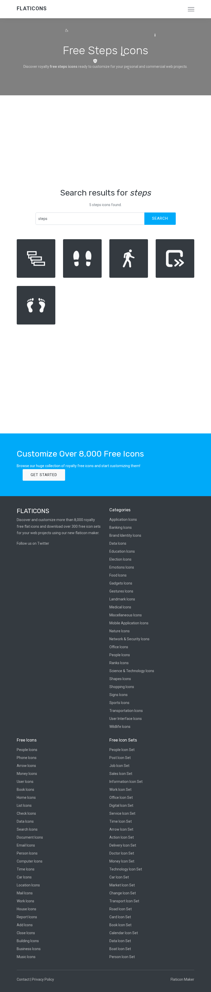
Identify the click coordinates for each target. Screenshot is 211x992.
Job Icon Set (119, 766)
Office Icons (118, 647)
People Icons (119, 655)
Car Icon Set (119, 877)
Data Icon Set (120, 941)
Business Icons (29, 949)
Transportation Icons (126, 711)
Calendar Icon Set (123, 933)
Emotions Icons (121, 567)
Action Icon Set (121, 837)
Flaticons (32, 8)
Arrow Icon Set (121, 829)
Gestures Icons (121, 591)
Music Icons (26, 957)
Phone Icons (27, 758)
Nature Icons (119, 631)
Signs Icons (118, 695)
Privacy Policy (43, 979)
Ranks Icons (119, 663)
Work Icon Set (120, 789)
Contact (23, 979)
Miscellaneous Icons (125, 615)
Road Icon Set (120, 909)
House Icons (26, 909)
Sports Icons (119, 703)
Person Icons (27, 853)
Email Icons (26, 845)
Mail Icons (25, 893)
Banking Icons (120, 527)
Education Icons (122, 551)
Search (160, 218)
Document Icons (30, 837)
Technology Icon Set (125, 869)
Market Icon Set (122, 885)
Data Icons (117, 543)
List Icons (24, 805)
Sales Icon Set (120, 774)
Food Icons (118, 575)
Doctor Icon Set (121, 853)
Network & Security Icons (129, 639)
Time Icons (25, 869)
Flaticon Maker (182, 979)
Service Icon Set (122, 813)
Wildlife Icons (119, 727)
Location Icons (28, 885)
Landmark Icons (122, 599)
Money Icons (27, 774)
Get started (44, 474)
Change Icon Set (122, 893)
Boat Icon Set (120, 949)
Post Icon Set (120, 758)
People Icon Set (122, 750)
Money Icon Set (121, 861)
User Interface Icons (125, 719)
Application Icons (123, 519)
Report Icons (27, 917)
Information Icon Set (126, 782)
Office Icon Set (121, 797)
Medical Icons (120, 607)
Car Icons (24, 877)
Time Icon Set (120, 821)
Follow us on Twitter (33, 543)
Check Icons (26, 813)
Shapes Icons (120, 679)
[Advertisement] (105, 142)
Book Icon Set (120, 925)
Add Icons (25, 925)
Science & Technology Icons (131, 671)
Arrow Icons (26, 766)
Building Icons (28, 941)
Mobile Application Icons (128, 623)
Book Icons (25, 789)
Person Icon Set (122, 957)
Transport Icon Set (124, 901)
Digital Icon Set (121, 805)
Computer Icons (29, 861)
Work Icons (25, 901)
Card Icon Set (120, 917)
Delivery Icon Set (122, 845)
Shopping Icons (121, 687)
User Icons (25, 782)
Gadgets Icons (120, 583)
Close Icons (26, 933)
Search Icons (27, 829)
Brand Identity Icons (125, 535)
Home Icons (26, 797)
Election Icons (120, 559)
